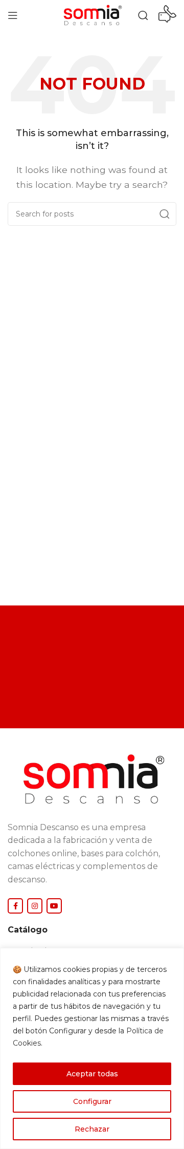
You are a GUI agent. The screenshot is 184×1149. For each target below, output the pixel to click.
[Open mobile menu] (13, 15)
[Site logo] (92, 14)
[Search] (143, 15)
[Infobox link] (167, 15)
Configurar (92, 1101)
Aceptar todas (92, 1073)
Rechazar (92, 1129)
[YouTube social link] (54, 906)
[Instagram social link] (34, 906)
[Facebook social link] (15, 906)
